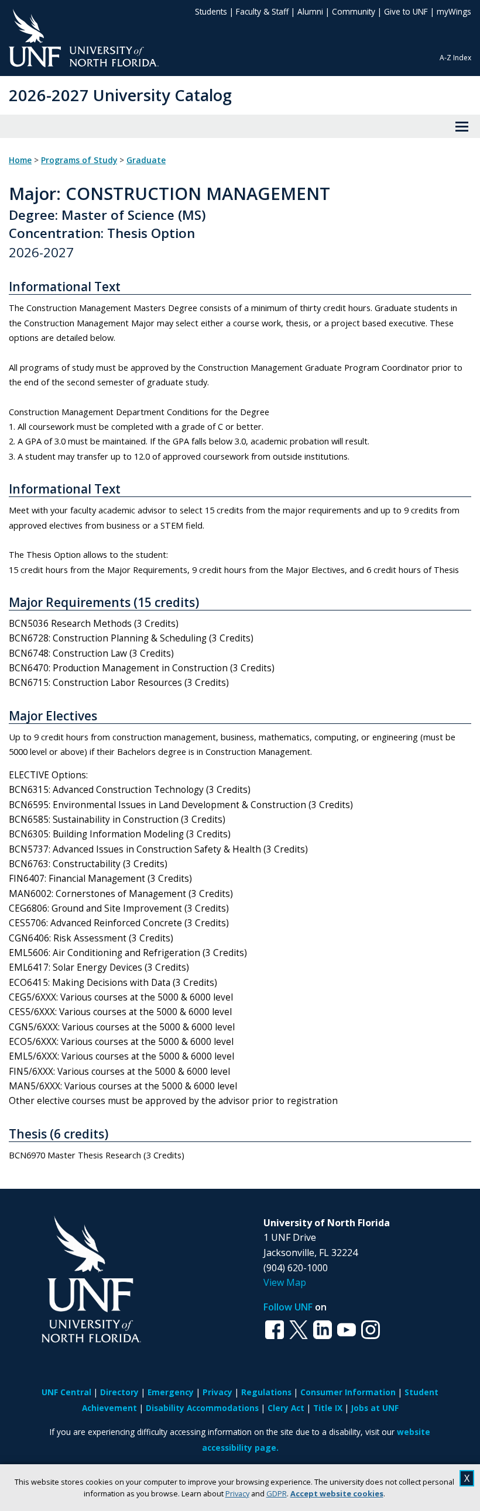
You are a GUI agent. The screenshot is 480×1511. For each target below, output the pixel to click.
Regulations (266, 1392)
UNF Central (66, 1392)
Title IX (327, 1407)
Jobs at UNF (375, 1407)
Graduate (146, 160)
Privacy (237, 1493)
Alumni (310, 11)
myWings (454, 11)
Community (353, 11)
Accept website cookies (336, 1493)
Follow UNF (288, 1306)
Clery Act (286, 1407)
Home (20, 160)
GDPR (276, 1493)
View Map (284, 1282)
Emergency (171, 1392)
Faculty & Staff (262, 11)
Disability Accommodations (202, 1407)
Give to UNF (406, 11)
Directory (119, 1392)
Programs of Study (79, 160)
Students (211, 11)
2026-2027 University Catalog (120, 95)
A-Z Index (455, 58)
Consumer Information (348, 1392)
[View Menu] (461, 126)
